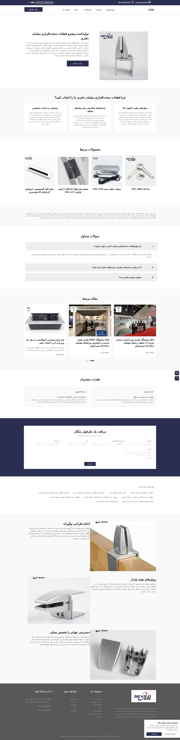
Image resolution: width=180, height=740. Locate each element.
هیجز (100, 708)
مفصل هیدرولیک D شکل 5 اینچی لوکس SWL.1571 (73, 190)
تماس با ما (66, 10)
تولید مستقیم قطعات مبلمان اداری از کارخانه (137, 501)
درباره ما (99, 10)
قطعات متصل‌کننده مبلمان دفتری (141, 493)
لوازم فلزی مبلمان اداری (117, 493)
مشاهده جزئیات (141, 171)
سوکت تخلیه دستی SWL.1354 (107, 189)
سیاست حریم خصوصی (68, 736)
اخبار (76, 10)
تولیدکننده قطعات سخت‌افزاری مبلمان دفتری (88, 493)
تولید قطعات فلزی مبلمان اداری (106, 501)
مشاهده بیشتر (150, 352)
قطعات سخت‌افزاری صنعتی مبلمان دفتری (65, 497)
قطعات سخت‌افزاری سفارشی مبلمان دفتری (137, 497)
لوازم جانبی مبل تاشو (95, 714)
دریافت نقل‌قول (33, 9)
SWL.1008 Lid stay (140, 189)
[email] (177, 373)
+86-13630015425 (46, 706)
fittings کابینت (97, 705)
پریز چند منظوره (97, 702)
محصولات (88, 10)
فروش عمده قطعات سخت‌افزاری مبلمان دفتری (100, 497)
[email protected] (142, 2)
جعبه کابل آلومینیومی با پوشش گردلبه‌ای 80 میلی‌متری (39, 190)
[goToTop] (177, 378)
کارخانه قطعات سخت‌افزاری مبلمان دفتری (54, 493)
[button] (92, 360)
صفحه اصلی (110, 10)
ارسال (90, 464)
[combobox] (119, 444)
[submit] (52, 2)
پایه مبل (99, 717)
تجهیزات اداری (97, 699)
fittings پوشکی (97, 711)
